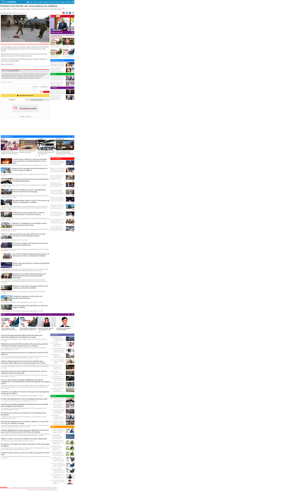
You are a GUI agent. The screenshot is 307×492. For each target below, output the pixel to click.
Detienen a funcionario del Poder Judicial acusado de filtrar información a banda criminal (57, 65)
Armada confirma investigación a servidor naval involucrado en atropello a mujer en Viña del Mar (58, 369)
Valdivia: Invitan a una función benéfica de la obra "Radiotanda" (24, 439)
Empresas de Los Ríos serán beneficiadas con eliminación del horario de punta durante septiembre (29, 276)
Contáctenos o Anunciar (29, 487)
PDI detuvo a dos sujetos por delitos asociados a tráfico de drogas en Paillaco (25, 445)
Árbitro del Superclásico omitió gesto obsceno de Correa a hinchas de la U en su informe (57, 79)
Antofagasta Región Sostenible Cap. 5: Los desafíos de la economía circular (58, 443)
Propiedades (49, 489)
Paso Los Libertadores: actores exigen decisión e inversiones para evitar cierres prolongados (57, 229)
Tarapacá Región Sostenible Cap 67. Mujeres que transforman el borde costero (58, 449)
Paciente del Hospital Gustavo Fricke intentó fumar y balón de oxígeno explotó (57, 193)
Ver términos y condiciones (25, 116)
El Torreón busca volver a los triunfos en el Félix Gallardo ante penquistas (23, 414)
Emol (28, 489)
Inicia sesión (27, 78)
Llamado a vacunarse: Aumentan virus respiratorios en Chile (59, 476)
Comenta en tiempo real (56, 32)
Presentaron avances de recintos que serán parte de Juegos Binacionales (30, 180)
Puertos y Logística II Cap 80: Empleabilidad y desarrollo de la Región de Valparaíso (58, 431)
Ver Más (62, 393)
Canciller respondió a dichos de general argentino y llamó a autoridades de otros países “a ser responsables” (57, 99)
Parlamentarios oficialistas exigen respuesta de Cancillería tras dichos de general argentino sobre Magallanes (57, 223)
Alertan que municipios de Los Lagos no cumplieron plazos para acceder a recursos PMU (57, 207)
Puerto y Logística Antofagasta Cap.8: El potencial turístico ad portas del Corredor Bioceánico (58, 461)
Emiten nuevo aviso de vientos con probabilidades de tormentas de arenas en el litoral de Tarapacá (58, 392)
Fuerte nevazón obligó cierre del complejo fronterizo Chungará (59, 350)
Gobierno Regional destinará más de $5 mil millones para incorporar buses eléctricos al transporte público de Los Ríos (23, 362)
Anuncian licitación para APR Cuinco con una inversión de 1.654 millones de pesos (28, 235)
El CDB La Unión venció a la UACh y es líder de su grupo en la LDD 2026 (25, 454)
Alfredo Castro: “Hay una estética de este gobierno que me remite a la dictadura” (57, 163)
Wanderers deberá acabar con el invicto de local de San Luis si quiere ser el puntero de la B (59, 424)
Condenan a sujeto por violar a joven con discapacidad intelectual (27, 297)
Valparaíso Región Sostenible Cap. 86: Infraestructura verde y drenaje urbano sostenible (58, 455)
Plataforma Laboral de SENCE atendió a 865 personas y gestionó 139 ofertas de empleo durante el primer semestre (24, 345)
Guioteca (38, 489)
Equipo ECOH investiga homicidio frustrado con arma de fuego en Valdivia (29, 169)
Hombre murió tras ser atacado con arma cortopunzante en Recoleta (59, 385)
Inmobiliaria (43, 489)
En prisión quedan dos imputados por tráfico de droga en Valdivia (30, 306)
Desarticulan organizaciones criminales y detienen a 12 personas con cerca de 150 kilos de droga (25, 422)
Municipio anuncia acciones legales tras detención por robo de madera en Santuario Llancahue (24, 372)
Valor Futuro (33, 489)
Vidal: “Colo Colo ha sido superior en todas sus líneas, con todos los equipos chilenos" (56, 84)
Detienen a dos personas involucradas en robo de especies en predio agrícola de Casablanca (57, 200)
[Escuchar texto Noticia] (48, 66)
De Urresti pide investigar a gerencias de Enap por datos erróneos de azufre (59, 339)
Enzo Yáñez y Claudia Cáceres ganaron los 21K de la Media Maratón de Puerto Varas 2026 (59, 413)
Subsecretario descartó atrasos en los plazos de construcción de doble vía (24, 353)
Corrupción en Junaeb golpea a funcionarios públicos (59, 481)
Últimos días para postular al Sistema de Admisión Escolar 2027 (31, 264)
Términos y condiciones (40, 487)
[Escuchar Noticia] (63, 9)
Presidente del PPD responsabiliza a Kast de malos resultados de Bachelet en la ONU (56, 185)
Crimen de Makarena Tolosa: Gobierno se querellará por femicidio (56, 70)
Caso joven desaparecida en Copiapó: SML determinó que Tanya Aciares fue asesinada (59, 346)
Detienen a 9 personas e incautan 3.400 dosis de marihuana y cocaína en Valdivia (30, 287)
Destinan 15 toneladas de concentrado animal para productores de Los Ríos (29, 224)
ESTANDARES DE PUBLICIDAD (51, 487)
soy (44, 165)
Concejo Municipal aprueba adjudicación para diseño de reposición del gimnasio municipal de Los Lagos (21, 336)
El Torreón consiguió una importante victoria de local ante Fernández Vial (29, 244)
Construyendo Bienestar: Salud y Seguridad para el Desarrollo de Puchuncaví (57, 438)
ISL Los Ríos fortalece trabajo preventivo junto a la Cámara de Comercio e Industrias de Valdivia (30, 255)
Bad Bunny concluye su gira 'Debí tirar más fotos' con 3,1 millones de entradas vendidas (57, 214)
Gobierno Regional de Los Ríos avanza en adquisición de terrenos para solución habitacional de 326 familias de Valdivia (25, 431)
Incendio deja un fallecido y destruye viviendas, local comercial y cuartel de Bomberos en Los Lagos (29, 161)
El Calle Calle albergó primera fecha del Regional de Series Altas (24, 399)
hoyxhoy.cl (54, 489)
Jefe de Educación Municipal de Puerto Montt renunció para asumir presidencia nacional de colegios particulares (58, 381)
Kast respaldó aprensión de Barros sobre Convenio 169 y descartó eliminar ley (57, 91)
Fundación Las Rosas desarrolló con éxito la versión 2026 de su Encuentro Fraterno (28, 214)
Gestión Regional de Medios (17, 487)
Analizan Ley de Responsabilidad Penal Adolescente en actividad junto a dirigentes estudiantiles (24, 405)
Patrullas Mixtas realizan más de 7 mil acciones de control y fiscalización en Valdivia (30, 201)
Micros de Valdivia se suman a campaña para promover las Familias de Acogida (29, 191)
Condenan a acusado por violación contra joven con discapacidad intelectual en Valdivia (25, 393)
